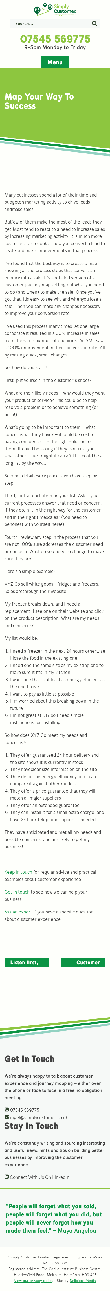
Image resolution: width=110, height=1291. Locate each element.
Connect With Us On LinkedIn (39, 1177)
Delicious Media (83, 1280)
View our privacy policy (33, 1280)
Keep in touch (18, 872)
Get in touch (17, 892)
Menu (55, 62)
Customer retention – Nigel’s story (84, 963)
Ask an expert (18, 912)
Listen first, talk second (24, 963)
